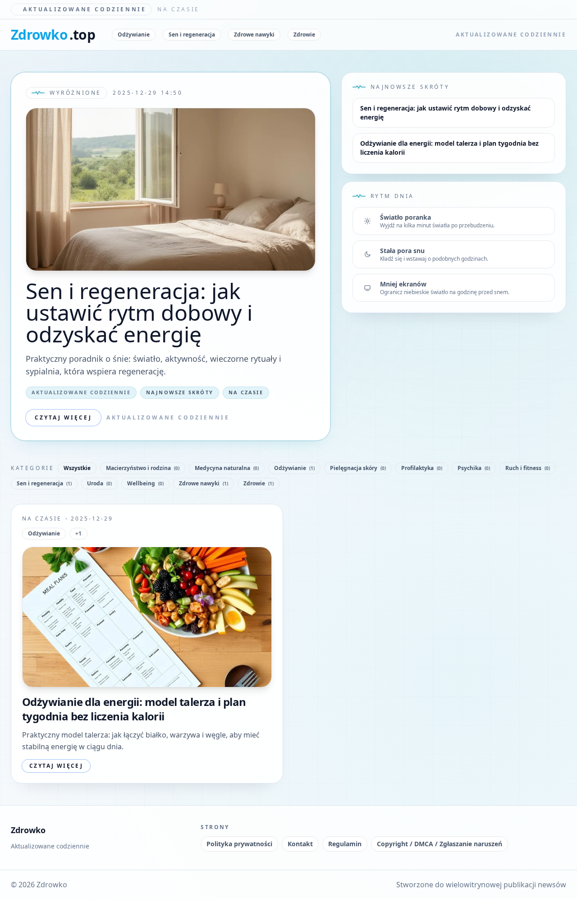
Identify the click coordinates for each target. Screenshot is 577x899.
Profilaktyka (421, 468)
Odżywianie (134, 34)
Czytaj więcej (63, 417)
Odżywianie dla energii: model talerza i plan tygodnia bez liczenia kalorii (449, 148)
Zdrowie (304, 34)
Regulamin (345, 843)
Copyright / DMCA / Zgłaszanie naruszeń (439, 843)
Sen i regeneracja (192, 34)
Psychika (474, 468)
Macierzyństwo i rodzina (142, 468)
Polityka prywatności (239, 843)
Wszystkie (77, 468)
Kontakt (300, 843)
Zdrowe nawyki (254, 34)
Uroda (99, 483)
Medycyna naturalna (227, 468)
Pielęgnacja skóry (358, 468)
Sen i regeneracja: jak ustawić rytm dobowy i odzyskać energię (139, 312)
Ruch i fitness (527, 468)
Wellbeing (145, 483)
